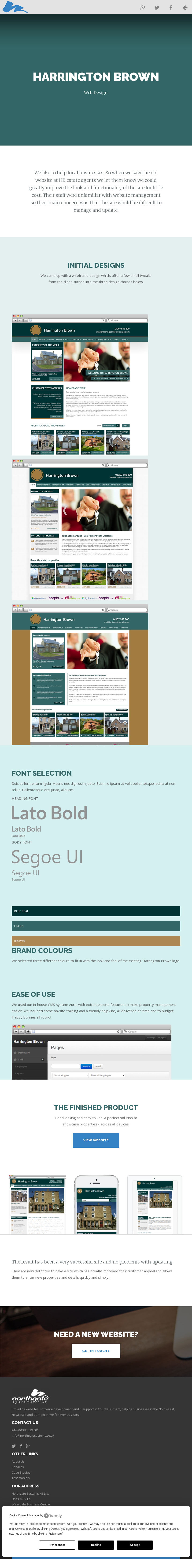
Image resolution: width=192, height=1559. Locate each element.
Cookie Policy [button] (137, 1528)
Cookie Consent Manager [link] (24, 1515)
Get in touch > (96, 1351)
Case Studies (21, 1472)
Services (18, 1467)
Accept (135, 1545)
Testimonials (21, 1478)
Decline (96, 1545)
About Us (18, 1461)
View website (95, 1140)
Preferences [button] (55, 1533)
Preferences (57, 1545)
